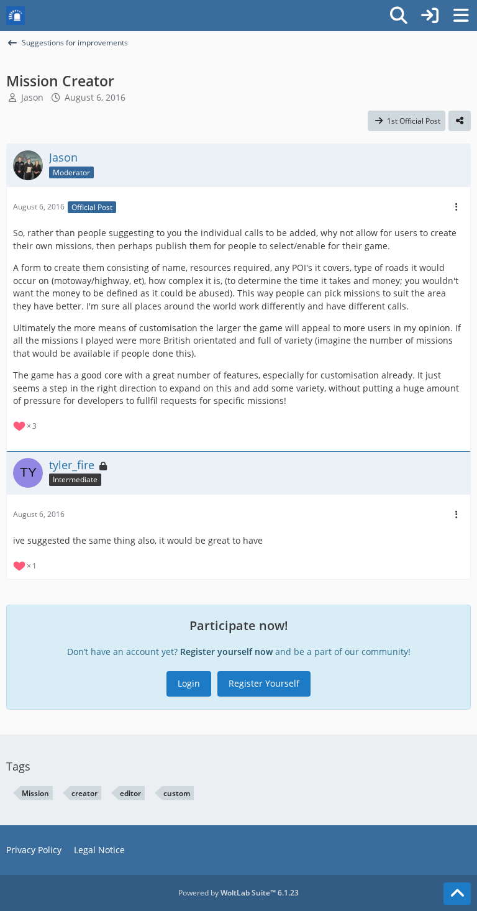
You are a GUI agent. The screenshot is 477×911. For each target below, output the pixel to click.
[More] (456, 207)
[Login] (429, 15)
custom (176, 793)
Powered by (238, 892)
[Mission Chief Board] (15, 15)
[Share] (459, 121)
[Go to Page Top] (457, 893)
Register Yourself (264, 683)
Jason (32, 97)
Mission (35, 793)
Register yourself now (226, 651)
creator (84, 793)
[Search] (398, 15)
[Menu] (460, 15)
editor (130, 793)
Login (189, 683)
